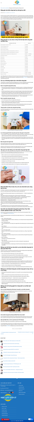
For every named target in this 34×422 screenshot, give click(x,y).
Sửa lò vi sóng (4, 408)
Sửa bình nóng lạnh (5, 415)
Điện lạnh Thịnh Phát (12, 12)
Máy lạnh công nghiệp (22, 392)
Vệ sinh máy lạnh (21, 387)
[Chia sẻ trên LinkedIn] (21, 328)
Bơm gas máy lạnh (21, 394)
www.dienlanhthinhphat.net (9, 390)
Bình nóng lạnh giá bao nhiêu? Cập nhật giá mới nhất (11, 366)
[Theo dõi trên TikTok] (11, 392)
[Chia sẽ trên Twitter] (16, 328)
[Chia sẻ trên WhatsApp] (13, 328)
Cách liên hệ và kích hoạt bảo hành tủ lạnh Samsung (11, 343)
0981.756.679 (6, 388)
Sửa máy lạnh (21, 385)
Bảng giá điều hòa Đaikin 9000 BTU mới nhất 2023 (11, 349)
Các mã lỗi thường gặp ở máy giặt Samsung (10, 355)
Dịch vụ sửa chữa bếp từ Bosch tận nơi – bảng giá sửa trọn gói (13, 369)
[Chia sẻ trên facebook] (14, 328)
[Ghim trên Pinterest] (19, 328)
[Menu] (1, 3)
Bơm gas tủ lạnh (4, 406)
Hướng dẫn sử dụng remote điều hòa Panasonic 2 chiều (11, 352)
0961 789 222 (25, 77)
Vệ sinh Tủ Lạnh (4, 410)
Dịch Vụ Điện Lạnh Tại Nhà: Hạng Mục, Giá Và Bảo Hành (11, 340)
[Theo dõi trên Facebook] (8, 392)
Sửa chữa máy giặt (5, 413)
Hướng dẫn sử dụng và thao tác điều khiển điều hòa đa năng (12, 346)
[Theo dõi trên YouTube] (13, 392)
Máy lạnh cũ (20, 390)
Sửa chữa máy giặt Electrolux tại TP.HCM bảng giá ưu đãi (12, 363)
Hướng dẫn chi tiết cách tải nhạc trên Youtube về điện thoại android (13, 372)
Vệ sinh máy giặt (4, 411)
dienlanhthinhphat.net (11, 213)
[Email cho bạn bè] (18, 328)
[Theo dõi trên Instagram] (9, 392)
